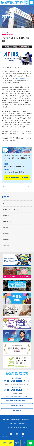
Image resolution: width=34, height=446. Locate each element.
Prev (4, 186)
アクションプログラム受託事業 (16, 428)
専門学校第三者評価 (17, 405)
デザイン (6, 215)
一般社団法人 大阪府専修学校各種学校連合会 (16, 419)
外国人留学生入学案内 (16, 423)
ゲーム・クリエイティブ (10, 209)
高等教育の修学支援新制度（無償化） (17, 400)
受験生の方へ (7, 221)
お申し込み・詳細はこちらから (17, 177)
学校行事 (6, 227)
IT (4, 203)
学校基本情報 (17, 410)
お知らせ (6, 246)
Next (29, 186)
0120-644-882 (18, 390)
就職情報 (6, 233)
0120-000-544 (18, 381)
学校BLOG (5, 197)
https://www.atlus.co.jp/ (22, 78)
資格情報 (6, 240)
